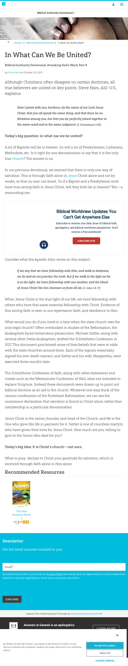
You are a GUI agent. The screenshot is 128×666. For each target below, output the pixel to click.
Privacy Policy (55, 574)
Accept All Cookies (104, 645)
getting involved (93, 613)
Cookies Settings (105, 660)
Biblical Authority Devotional (40, 43)
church (18, 158)
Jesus (72, 176)
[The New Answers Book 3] (21, 494)
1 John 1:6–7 (91, 288)
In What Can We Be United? (71, 43)
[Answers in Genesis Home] (11, 4)
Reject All (105, 653)
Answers (18, 43)
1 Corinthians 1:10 (89, 124)
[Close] (117, 635)
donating (76, 613)
